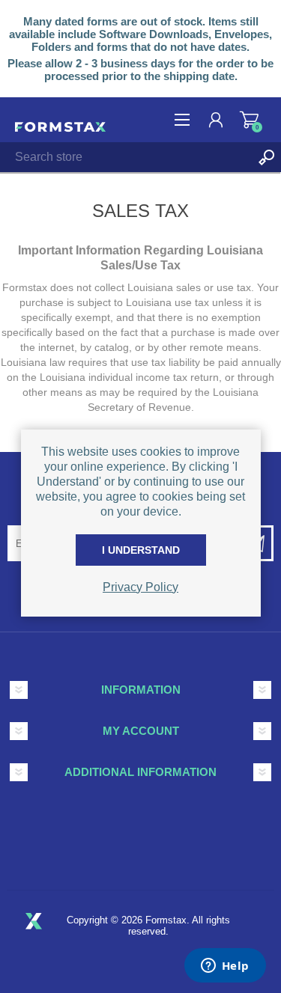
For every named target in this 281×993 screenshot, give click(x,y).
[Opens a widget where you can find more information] (225, 967)
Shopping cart (249, 119)
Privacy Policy (140, 587)
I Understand (141, 550)
